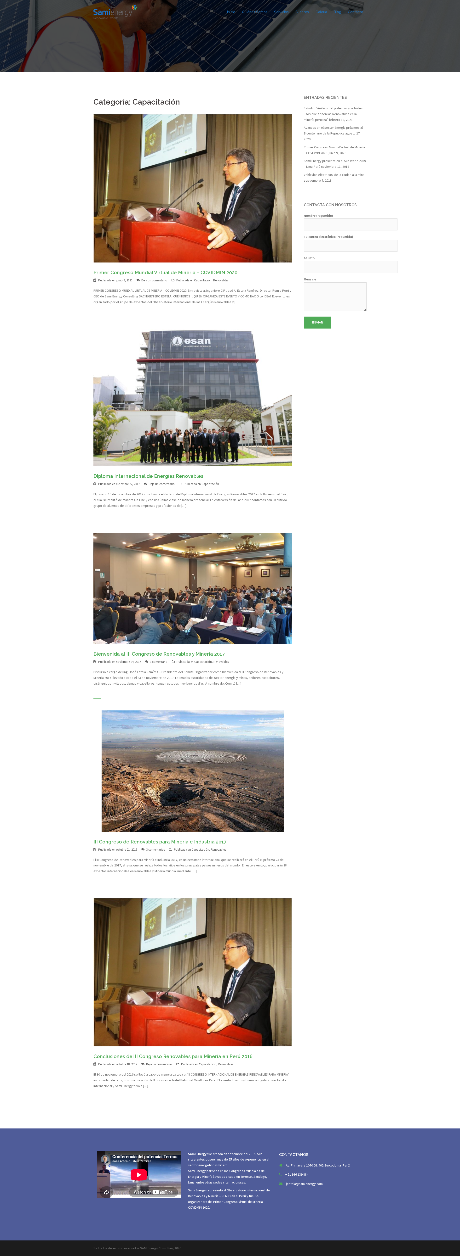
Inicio (231, 12)
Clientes (302, 12)
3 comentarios (155, 850)
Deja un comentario (154, 280)
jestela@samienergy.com (304, 1184)
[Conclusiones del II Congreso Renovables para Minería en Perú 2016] (192, 972)
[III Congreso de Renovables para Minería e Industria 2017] (193, 771)
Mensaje (310, 279)
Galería (321, 12)
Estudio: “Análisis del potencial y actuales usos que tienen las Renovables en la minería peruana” (333, 114)
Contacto (355, 12)
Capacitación (203, 280)
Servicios (281, 12)
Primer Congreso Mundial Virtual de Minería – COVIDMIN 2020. (165, 272)
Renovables (220, 280)
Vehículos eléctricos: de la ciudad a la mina (334, 175)
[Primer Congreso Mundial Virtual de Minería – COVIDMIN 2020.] (192, 188)
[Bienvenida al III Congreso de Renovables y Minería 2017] (192, 588)
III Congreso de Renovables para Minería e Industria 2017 (159, 842)
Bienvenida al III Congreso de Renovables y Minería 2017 (159, 654)
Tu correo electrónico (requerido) (328, 236)
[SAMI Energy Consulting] (115, 12)
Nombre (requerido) (318, 215)
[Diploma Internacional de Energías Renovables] (192, 397)
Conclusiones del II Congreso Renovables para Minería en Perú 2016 (173, 1056)
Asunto (309, 258)
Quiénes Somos (254, 12)
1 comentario (158, 662)
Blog (337, 12)
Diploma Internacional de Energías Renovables (148, 476)
